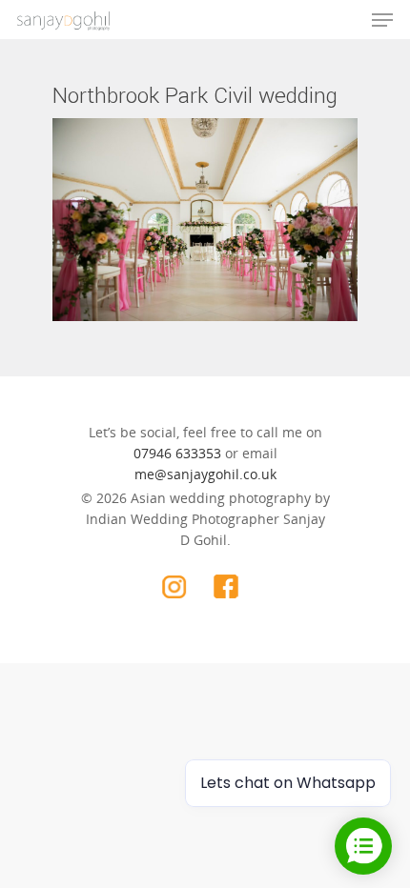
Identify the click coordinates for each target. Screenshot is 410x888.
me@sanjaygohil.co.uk (205, 474)
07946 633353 (177, 453)
